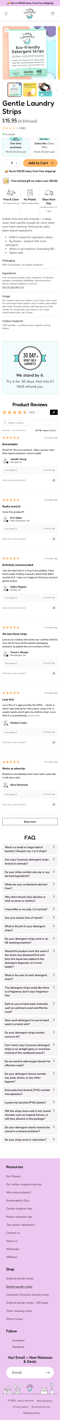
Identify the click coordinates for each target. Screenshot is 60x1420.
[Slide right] (56, 90)
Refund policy (44, 1400)
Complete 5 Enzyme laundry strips (27, 1294)
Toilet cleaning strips (19, 1310)
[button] (6, 13)
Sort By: (38, 430)
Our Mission (13, 1176)
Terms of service (40, 1406)
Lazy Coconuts (25, 1400)
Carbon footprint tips (19, 1208)
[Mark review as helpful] (54, 480)
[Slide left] (3, 90)
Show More (34, 715)
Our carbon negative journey (24, 1184)
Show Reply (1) (11, 470)
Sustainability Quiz (17, 1200)
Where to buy (14, 1318)
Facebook (18, 1346)
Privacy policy (20, 1406)
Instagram (18, 1340)
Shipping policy (31, 1412)
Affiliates (11, 1257)
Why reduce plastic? (18, 1192)
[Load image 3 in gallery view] (45, 90)
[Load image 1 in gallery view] (14, 90)
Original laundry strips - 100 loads (27, 1302)
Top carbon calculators (20, 1224)
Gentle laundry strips (19, 1286)
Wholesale (12, 1249)
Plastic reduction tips (19, 1216)
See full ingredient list (13, 287)
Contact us (13, 1232)
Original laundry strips (20, 1278)
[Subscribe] (48, 1372)
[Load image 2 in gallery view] (30, 90)
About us (11, 1240)
